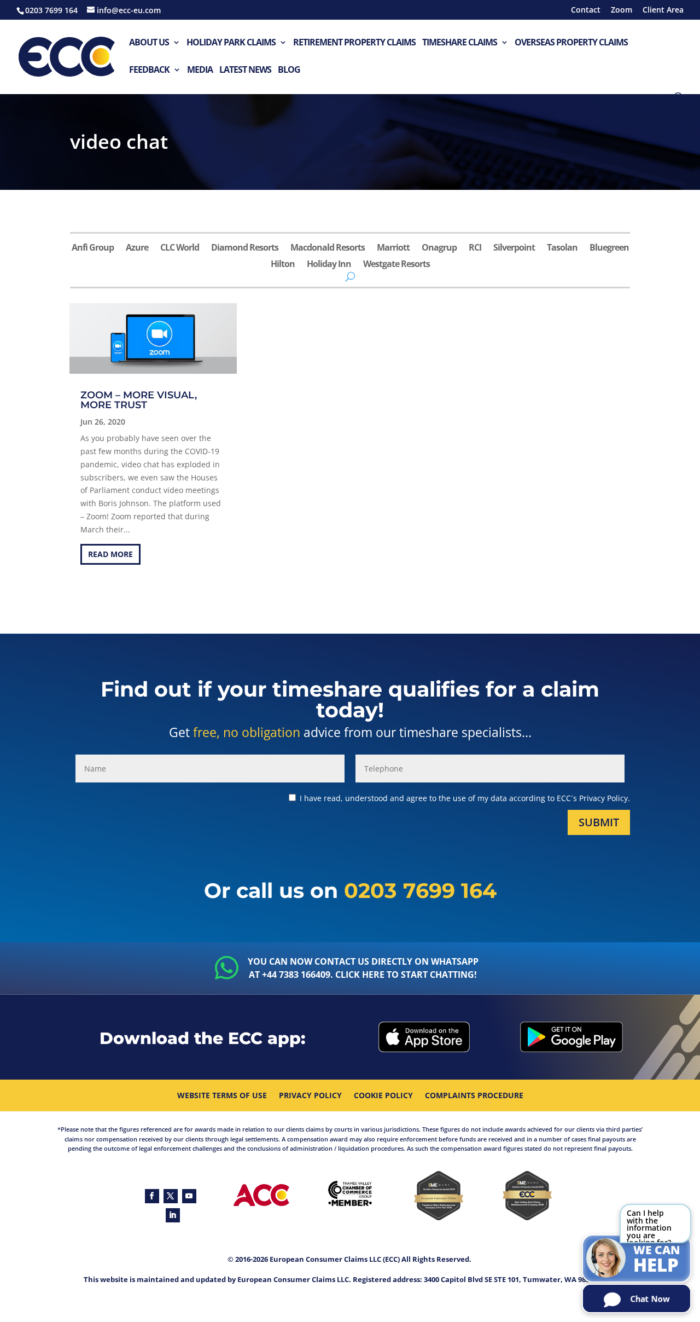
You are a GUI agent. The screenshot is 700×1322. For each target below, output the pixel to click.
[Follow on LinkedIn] (173, 1215)
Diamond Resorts (244, 248)
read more (110, 554)
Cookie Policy (383, 1096)
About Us (149, 43)
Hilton (283, 265)
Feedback (149, 70)
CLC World (179, 248)
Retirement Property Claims (354, 43)
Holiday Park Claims (231, 43)
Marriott (393, 248)
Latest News (245, 70)
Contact (585, 10)
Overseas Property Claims (571, 43)
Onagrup (439, 248)
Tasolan (562, 248)
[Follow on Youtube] (189, 1196)
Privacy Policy (310, 1096)
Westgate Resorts (396, 265)
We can (656, 1259)
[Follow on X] (171, 1196)
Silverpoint (514, 248)
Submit (599, 822)
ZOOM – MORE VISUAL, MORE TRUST (138, 400)
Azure (137, 248)
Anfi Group (93, 248)
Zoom (621, 10)
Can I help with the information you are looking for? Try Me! (649, 1225)
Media (200, 70)
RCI (475, 248)
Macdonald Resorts (327, 248)
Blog (289, 70)
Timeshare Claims (459, 43)
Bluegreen (609, 248)
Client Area (663, 10)
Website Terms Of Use (222, 1096)
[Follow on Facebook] (152, 1196)
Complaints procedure (474, 1096)
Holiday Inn (329, 265)
